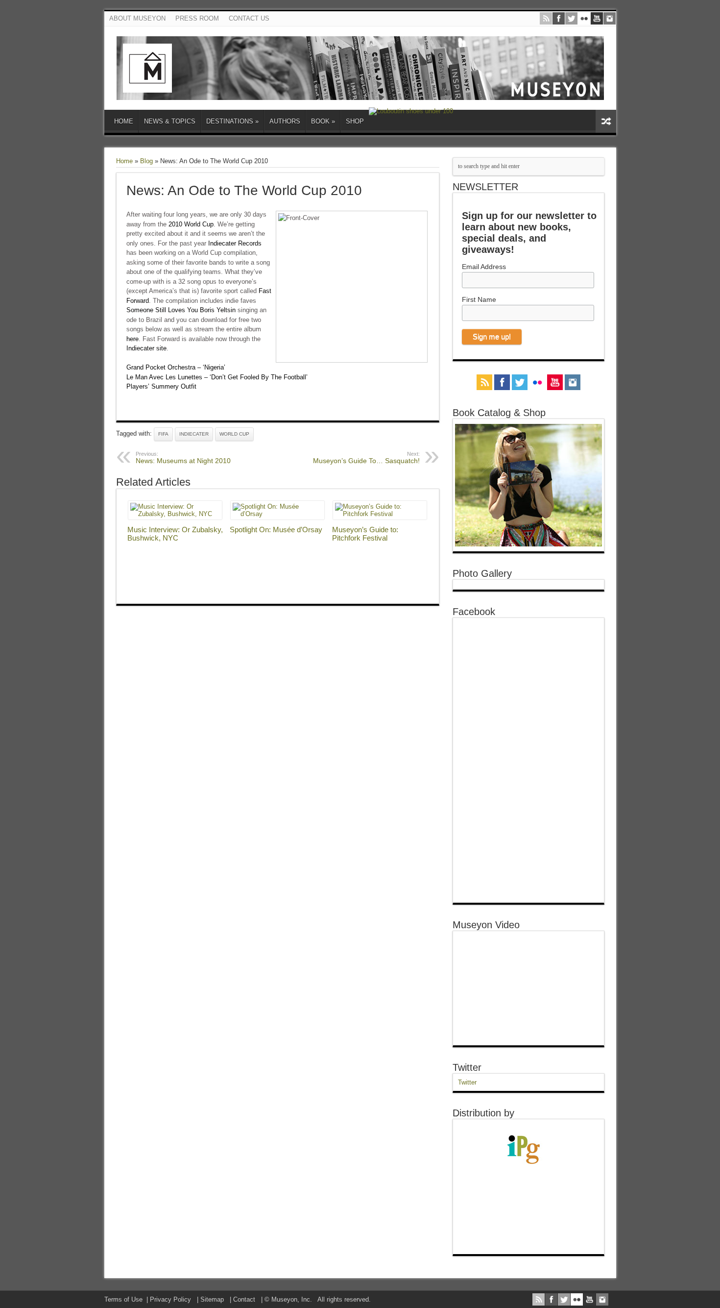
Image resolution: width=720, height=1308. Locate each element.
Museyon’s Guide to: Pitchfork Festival (365, 533)
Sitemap (212, 1299)
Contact (244, 1299)
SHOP (355, 121)
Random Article (606, 121)
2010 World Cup (191, 224)
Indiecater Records (235, 243)
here (132, 339)
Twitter (467, 1067)
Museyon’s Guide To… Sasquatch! (366, 458)
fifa (163, 434)
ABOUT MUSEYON (137, 18)
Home (124, 161)
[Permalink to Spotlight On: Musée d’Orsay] (277, 514)
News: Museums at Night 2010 (183, 458)
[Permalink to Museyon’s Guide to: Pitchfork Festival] (380, 514)
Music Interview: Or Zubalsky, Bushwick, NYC (175, 533)
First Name (479, 299)
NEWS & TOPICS (169, 121)
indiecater (194, 434)
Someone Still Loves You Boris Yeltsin (181, 310)
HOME (123, 121)
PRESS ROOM (197, 18)
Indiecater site (146, 348)
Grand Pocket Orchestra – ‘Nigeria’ (175, 367)
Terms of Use (123, 1299)
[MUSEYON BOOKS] (360, 92)
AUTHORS (284, 121)
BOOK (323, 121)
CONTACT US (249, 18)
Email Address (484, 267)
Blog (146, 161)
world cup (234, 434)
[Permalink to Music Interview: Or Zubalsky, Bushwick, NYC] (175, 514)
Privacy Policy (170, 1299)
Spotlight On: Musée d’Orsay (276, 529)
